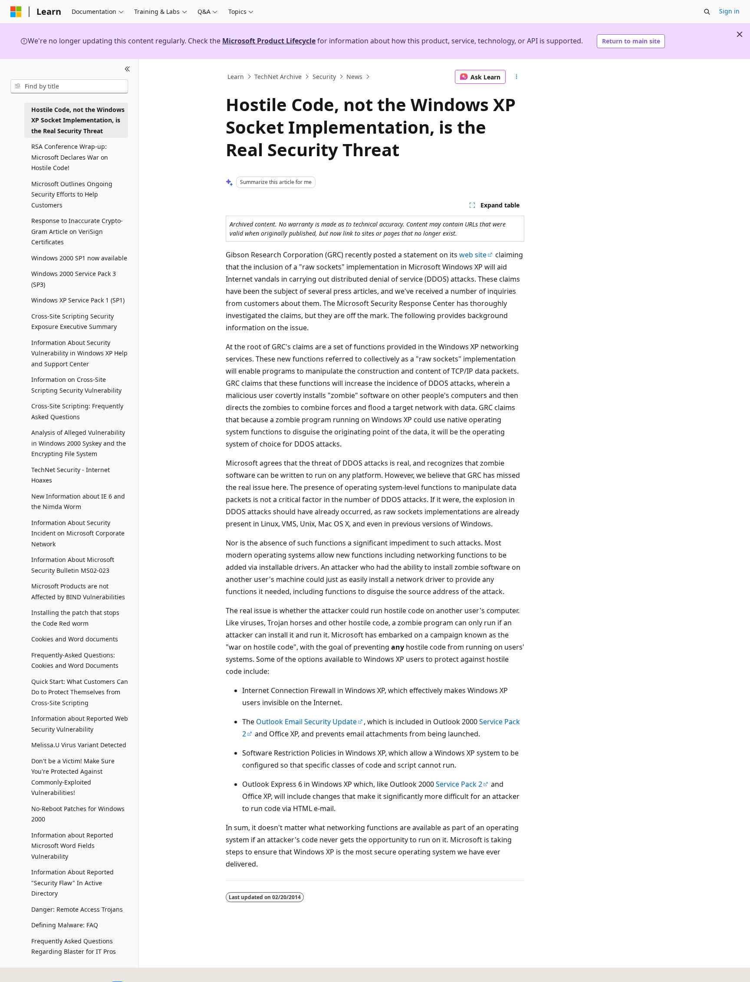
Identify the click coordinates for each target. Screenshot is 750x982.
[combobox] (69, 86)
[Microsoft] (16, 11)
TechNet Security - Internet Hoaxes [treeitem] (70, 475)
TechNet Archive (278, 76)
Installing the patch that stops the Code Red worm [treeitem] (75, 617)
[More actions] (516, 77)
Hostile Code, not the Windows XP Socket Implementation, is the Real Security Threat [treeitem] (78, 120)
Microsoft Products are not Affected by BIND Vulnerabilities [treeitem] (78, 591)
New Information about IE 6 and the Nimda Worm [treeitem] (78, 501)
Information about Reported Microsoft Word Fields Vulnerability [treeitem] (72, 845)
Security (324, 76)
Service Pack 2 (459, 784)
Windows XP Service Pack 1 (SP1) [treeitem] (78, 300)
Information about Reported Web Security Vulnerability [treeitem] (79, 723)
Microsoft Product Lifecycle (269, 41)
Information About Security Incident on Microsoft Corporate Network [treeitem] (78, 533)
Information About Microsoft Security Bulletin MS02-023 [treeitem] (72, 565)
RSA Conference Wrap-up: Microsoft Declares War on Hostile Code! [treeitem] (69, 157)
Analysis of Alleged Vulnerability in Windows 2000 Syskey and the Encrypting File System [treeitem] (78, 443)
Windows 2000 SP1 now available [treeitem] (79, 258)
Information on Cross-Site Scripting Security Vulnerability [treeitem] (76, 384)
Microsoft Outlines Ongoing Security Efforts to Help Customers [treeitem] (71, 194)
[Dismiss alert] (740, 34)
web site (473, 254)
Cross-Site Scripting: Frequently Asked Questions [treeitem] (77, 411)
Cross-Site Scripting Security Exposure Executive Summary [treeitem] (74, 321)
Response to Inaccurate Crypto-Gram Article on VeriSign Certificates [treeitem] (77, 231)
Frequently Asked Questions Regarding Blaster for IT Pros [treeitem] (73, 946)
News (354, 76)
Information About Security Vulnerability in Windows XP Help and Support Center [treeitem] (79, 353)
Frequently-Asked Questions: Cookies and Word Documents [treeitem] (74, 660)
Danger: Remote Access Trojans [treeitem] (77, 909)
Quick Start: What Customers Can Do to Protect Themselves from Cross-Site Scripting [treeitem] (79, 692)
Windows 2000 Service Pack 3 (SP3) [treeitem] (73, 279)
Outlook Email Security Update (306, 721)
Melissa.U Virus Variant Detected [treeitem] (78, 745)
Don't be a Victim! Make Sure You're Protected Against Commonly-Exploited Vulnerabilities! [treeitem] (73, 777)
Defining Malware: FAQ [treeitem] (64, 925)
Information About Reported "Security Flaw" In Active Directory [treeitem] (72, 882)
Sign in (729, 11)
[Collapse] (127, 69)
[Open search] (707, 12)
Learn (235, 76)
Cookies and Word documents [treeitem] (74, 639)
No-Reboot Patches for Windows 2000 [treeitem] (78, 814)
